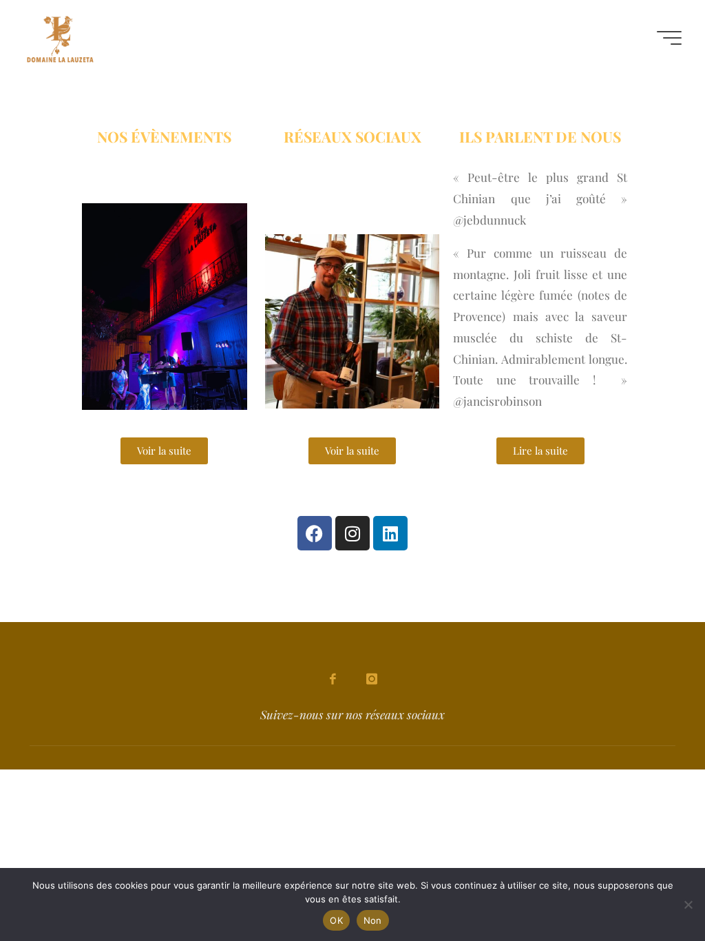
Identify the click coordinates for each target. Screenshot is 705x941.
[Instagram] (352, 533)
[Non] (688, 904)
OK (336, 920)
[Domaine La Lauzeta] (59, 37)
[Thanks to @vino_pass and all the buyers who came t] (353, 321)
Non (373, 920)
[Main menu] (669, 38)
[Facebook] (314, 533)
